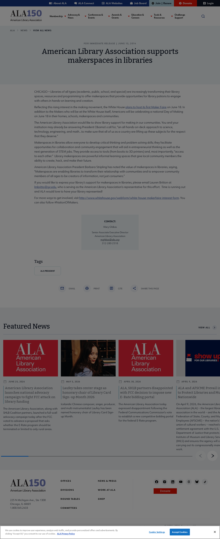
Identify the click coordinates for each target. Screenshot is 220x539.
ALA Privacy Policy (66, 533)
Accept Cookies (179, 532)
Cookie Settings (157, 532)
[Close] (214, 531)
